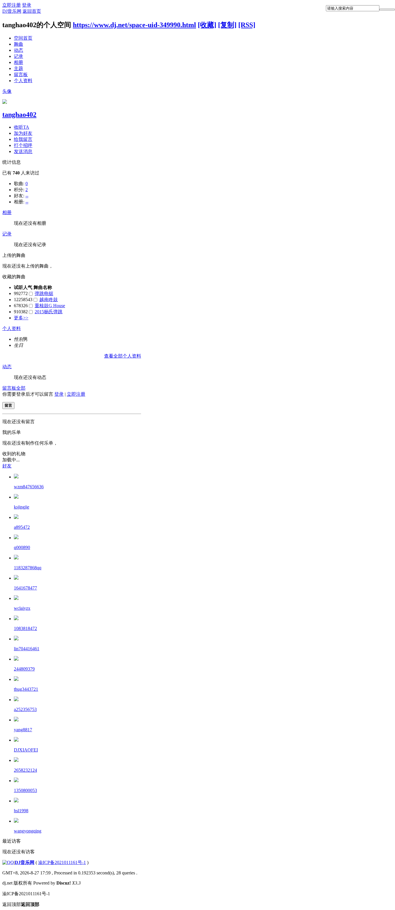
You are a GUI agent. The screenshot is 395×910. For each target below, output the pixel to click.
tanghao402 (19, 114)
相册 (18, 62)
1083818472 (25, 628)
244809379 (24, 668)
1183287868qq (27, 567)
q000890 (22, 547)
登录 (26, 5)
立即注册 (11, 5)
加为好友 (23, 133)
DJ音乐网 (11, 11)
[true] (387, 9)
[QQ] (8, 862)
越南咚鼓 (48, 299)
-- (26, 195)
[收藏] (207, 25)
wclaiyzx (22, 608)
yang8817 (23, 729)
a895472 (22, 527)
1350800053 (25, 790)
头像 (7, 91)
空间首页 (23, 38)
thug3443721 (26, 689)
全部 (20, 388)
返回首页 (32, 11)
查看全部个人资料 (122, 355)
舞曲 (18, 44)
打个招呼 (23, 145)
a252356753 (25, 709)
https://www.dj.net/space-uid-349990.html (134, 25)
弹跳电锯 (44, 293)
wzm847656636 (29, 486)
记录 (18, 56)
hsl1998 (21, 810)
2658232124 (25, 770)
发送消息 (23, 151)
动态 (18, 50)
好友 (7, 465)
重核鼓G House (50, 305)
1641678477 (25, 587)
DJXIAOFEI (26, 749)
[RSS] (246, 25)
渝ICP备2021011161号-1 (62, 862)
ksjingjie (21, 506)
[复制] (227, 25)
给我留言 (23, 139)
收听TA (21, 127)
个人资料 (23, 80)
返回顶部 (20, 904)
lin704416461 (26, 648)
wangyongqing (27, 830)
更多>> (21, 317)
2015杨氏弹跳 (48, 311)
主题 (18, 68)
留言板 (21, 74)
